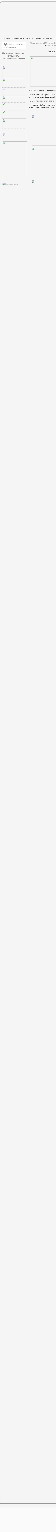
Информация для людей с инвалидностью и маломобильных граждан (14, 55)
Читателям (47, 38)
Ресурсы (29, 38)
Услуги (38, 38)
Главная (7, 38)
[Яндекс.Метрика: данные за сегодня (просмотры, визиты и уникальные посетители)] (10, 184)
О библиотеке (18, 38)
